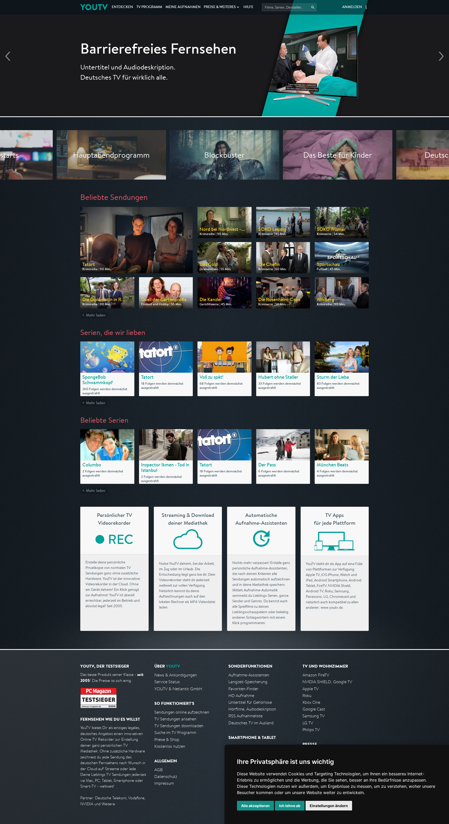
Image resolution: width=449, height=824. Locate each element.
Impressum (164, 783)
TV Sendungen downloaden (178, 725)
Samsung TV (313, 716)
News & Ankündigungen (175, 675)
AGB (158, 769)
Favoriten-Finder (243, 689)
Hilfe (248, 7)
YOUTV (94, 7)
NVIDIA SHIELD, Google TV (327, 681)
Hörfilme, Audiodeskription (252, 709)
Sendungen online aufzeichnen (181, 712)
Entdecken (122, 7)
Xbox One (311, 702)
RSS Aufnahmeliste (245, 716)
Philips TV (311, 729)
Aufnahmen (183, 7)
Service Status (167, 681)
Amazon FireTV (315, 675)
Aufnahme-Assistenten (248, 675)
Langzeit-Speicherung (247, 681)
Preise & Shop (166, 739)
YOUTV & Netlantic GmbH (178, 689)
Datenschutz (165, 776)
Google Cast (313, 709)
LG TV (307, 723)
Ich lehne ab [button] (289, 805)
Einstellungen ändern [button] (329, 805)
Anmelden (352, 7)
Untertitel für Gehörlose (250, 702)
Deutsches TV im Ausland (251, 723)
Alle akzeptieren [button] (255, 805)
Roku (306, 695)
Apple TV (310, 689)
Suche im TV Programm (175, 732)
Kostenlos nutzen (169, 746)
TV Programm (149, 7)
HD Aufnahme (241, 695)
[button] (366, 7)
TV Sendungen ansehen (175, 719)
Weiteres (220, 7)
